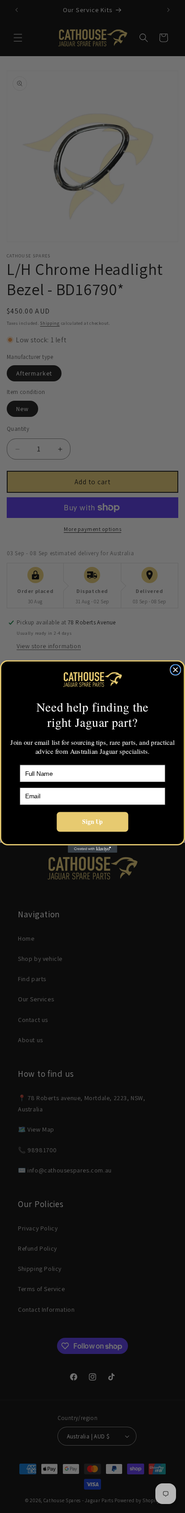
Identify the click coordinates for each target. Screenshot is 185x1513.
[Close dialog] (176, 670)
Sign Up (92, 821)
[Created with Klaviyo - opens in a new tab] (92, 849)
